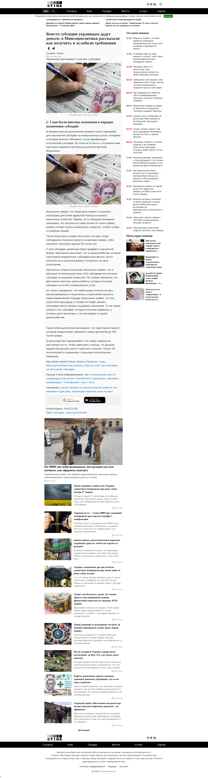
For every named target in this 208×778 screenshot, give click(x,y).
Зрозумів (168, 16)
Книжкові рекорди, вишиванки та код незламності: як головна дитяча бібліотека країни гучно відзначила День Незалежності (148, 161)
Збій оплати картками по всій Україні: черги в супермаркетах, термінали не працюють (67, 18)
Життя (125, 11)
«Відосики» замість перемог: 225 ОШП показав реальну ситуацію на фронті (147, 220)
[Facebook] (48, 48)
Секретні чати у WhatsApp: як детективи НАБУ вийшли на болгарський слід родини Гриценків (147, 120)
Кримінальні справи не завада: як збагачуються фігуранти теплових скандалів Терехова (147, 108)
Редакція (112, 766)
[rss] (154, 4)
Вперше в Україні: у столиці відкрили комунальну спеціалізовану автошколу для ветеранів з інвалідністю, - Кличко (147, 43)
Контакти (124, 766)
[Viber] (58, 48)
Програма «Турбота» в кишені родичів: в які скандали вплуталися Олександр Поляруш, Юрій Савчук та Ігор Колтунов (147, 147)
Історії (143, 11)
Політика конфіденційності (92, 766)
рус (53, 11)
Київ (89, 11)
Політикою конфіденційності (116, 16)
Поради (106, 11)
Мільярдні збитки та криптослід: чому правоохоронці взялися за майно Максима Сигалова (145, 70)
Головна (72, 11)
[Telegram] (53, 48)
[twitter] (151, 4)
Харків (161, 11)
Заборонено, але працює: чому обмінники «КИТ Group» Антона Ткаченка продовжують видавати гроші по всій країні (148, 83)
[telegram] (147, 4)
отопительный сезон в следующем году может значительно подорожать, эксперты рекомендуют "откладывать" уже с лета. (82, 378)
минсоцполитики (76, 412)
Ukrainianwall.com (108, 771)
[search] (161, 4)
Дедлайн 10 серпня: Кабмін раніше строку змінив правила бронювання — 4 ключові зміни (72, 24)
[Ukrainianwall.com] (54, 4)
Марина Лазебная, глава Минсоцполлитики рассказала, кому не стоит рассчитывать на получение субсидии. (82, 365)
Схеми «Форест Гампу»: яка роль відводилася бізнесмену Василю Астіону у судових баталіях (147, 133)
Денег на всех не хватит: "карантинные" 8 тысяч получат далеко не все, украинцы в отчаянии (132, 24)
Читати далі (83, 730)
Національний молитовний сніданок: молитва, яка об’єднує (148, 229)
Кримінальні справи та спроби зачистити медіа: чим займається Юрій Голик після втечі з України (147, 190)
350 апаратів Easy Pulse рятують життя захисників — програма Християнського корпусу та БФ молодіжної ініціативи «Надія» (147, 175)
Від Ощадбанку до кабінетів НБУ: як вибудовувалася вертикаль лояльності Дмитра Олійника (147, 96)
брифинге (95, 143)
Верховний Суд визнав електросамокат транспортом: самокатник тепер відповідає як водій (130, 18)
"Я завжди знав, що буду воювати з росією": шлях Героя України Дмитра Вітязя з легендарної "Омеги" (148, 58)
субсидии (58, 412)
